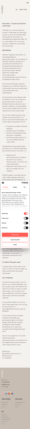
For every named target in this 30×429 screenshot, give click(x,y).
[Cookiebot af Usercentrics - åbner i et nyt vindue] (21, 183)
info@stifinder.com (6, 384)
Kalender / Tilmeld (23, 9)
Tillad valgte (15, 239)
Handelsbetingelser (5, 417)
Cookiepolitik (4, 414)
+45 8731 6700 (6, 382)
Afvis (15, 244)
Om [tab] (25, 187)
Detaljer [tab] (15, 187)
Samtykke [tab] (5, 187)
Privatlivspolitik (4, 421)
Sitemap (3, 423)
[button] (16, 9)
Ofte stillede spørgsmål (6, 419)
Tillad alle (15, 234)
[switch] (26, 218)
